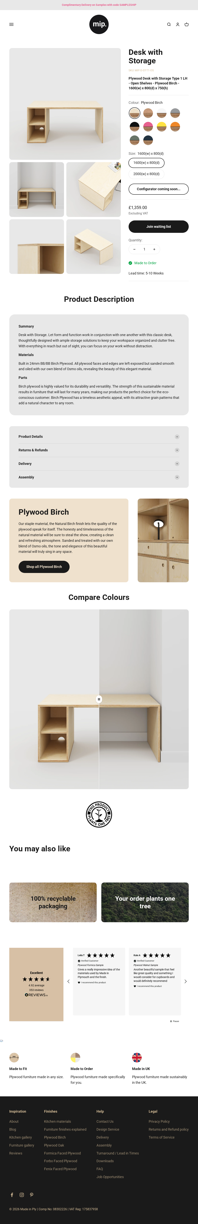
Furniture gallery (21, 1145)
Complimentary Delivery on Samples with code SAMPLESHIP (99, 4)
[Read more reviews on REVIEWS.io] (36, 995)
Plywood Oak (54, 1145)
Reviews (15, 1153)
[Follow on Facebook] (12, 1194)
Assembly (104, 1145)
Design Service (107, 1129)
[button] (68, 981)
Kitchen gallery (20, 1137)
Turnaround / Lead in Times (117, 1153)
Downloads (105, 1161)
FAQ (99, 1169)
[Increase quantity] (154, 249)
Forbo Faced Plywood (60, 1161)
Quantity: (135, 240)
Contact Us (105, 1121)
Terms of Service (162, 1137)
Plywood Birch (55, 1137)
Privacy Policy (159, 1121)
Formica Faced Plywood (62, 1153)
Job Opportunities (110, 1177)
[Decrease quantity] (134, 249)
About (14, 1121)
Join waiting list (158, 227)
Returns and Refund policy (169, 1129)
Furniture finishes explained (65, 1129)
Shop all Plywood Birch (44, 567)
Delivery (102, 1137)
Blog (12, 1129)
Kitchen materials (57, 1121)
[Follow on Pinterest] (31, 1194)
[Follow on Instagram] (21, 1194)
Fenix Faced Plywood (60, 1169)
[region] (127, 981)
